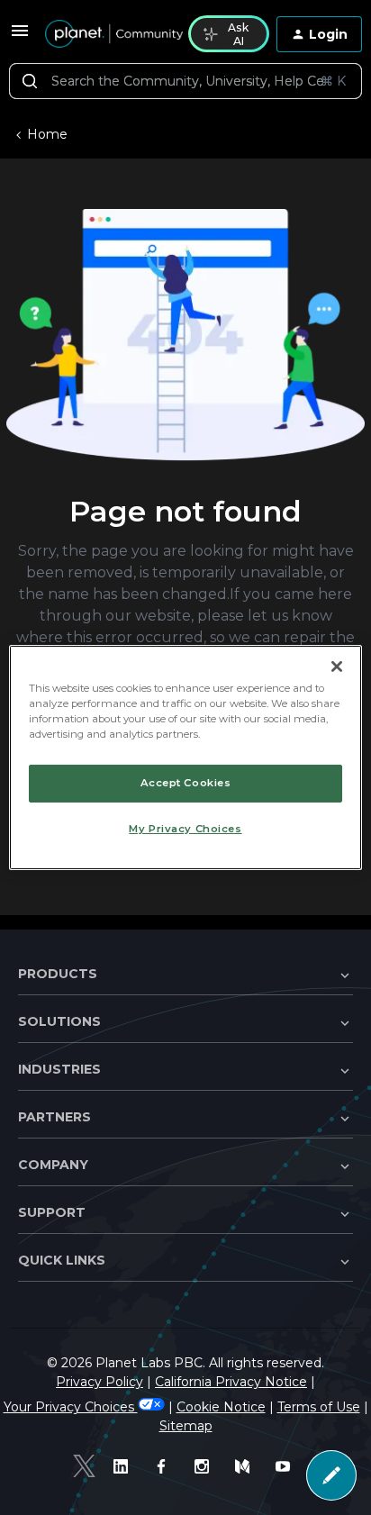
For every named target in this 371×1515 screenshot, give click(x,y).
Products (57, 974)
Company (53, 1165)
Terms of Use (318, 1407)
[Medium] (246, 1466)
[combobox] (185, 81)
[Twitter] (84, 1465)
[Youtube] (287, 1466)
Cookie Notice (221, 1407)
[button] (20, 37)
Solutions (59, 1021)
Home (47, 134)
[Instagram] (206, 1466)
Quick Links (61, 1260)
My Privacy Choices (185, 828)
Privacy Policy (99, 1382)
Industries (59, 1069)
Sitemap (186, 1426)
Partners (54, 1117)
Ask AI (238, 34)
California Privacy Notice (231, 1382)
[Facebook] (165, 1466)
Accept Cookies (185, 782)
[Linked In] (124, 1466)
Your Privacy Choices (71, 1407)
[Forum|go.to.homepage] (106, 34)
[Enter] (29, 81)
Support (52, 1212)
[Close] (337, 666)
